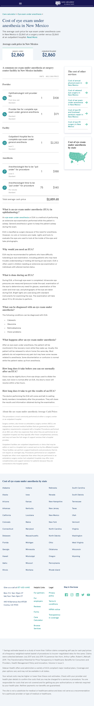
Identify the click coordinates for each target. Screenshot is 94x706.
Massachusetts (32, 536)
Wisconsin (76, 549)
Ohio (51, 543)
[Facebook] (66, 596)
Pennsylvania (54, 563)
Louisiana (30, 515)
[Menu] (20, 3)
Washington (77, 536)
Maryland (30, 529)
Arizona (5, 502)
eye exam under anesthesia (17, 217)
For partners (39, 593)
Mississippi (30, 556)
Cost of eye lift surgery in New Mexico (74, 124)
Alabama (6, 488)
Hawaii (5, 556)
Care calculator (9, 14)
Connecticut (7, 529)
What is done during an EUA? (18, 275)
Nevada (52, 495)
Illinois (5, 570)
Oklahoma (53, 549)
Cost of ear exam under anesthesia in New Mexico (75, 102)
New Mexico (54, 515)
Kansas (29, 502)
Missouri (29, 563)
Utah (74, 515)
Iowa (28, 495)
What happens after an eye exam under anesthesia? (29, 339)
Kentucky (30, 508)
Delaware (6, 536)
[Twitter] (82, 596)
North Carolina (55, 529)
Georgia (5, 549)
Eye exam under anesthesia (29, 14)
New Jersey (54, 508)
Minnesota (30, 549)
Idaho (4, 563)
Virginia (75, 529)
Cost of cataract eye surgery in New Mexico (75, 92)
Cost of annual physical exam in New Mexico (75, 83)
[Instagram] (71, 596)
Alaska (5, 495)
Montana (29, 570)
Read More (32, 37)
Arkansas (6, 508)
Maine (28, 522)
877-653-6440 (24, 587)
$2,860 (17, 53)
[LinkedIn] (77, 596)
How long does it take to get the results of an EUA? (29, 391)
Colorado (6, 522)
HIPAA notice (54, 609)
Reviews (37, 607)
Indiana (29, 488)
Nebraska (53, 488)
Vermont (76, 522)
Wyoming (76, 556)
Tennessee (76, 502)
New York (53, 522)
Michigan (29, 543)
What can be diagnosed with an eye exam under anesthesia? (27, 308)
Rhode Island (54, 570)
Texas (74, 508)
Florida (5, 543)
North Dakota (54, 536)
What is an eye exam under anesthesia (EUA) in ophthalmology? (27, 211)
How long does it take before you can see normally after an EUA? (28, 370)
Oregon (52, 556)
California (6, 515)
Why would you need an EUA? (18, 249)
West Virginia (77, 543)
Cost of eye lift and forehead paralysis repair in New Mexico (75, 113)
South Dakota (78, 495)
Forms (36, 612)
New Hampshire (55, 502)
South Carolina (78, 488)
